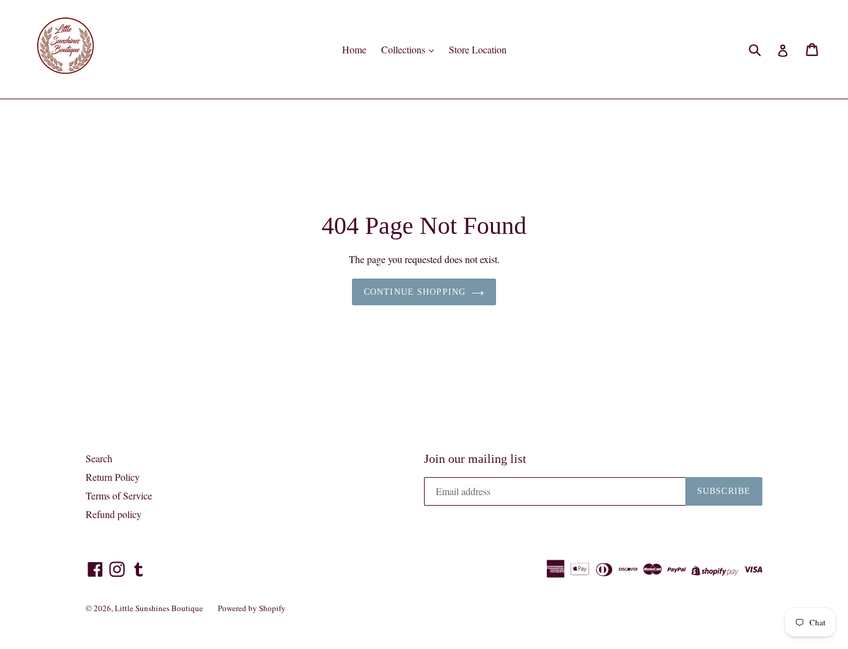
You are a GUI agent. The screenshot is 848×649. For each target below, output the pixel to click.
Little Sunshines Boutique (159, 608)
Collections (404, 49)
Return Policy (113, 476)
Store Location (478, 49)
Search (99, 458)
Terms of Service (119, 495)
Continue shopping (415, 292)
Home (354, 49)
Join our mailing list (475, 458)
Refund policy (114, 514)
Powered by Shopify (252, 608)
